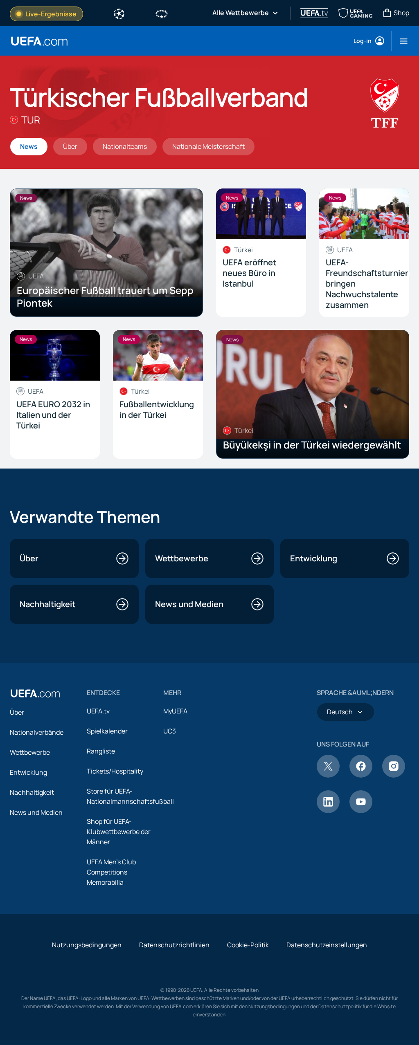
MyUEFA (175, 710)
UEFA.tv (98, 710)
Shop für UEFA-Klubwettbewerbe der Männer (119, 831)
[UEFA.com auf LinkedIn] (328, 810)
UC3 (169, 731)
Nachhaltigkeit (32, 792)
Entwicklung (28, 772)
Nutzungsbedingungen (87, 944)
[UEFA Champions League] (119, 13)
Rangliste (101, 751)
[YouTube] (360, 810)
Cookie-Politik (248, 944)
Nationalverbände (36, 732)
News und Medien (36, 812)
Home (39, 41)
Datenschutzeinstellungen (326, 944)
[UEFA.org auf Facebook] (360, 775)
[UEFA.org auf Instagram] (393, 775)
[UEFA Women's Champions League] (161, 13)
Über (17, 712)
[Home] (35, 693)
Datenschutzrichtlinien (174, 944)
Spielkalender (107, 731)
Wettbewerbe (30, 752)
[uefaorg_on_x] (328, 775)
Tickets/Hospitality (115, 771)
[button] (400, 41)
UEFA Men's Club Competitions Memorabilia (111, 872)
